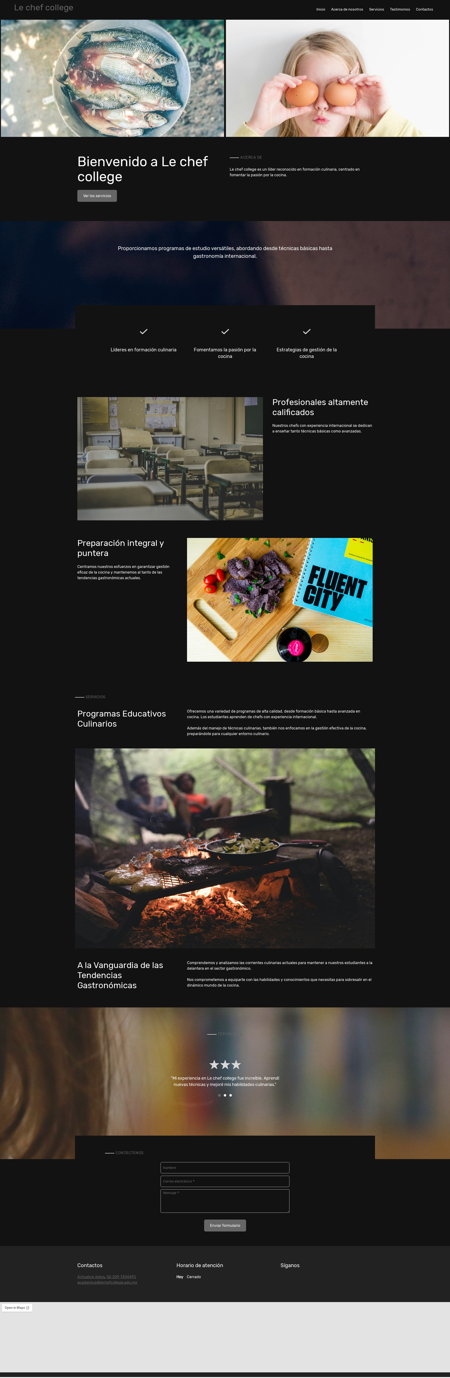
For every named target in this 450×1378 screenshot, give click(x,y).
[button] (112, 78)
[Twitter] (284, 1278)
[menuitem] (321, 9)
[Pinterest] (298, 1278)
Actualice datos (91, 1277)
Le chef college (43, 7)
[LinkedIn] (291, 1278)
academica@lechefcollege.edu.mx (107, 1282)
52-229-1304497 (121, 1277)
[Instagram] (305, 1278)
